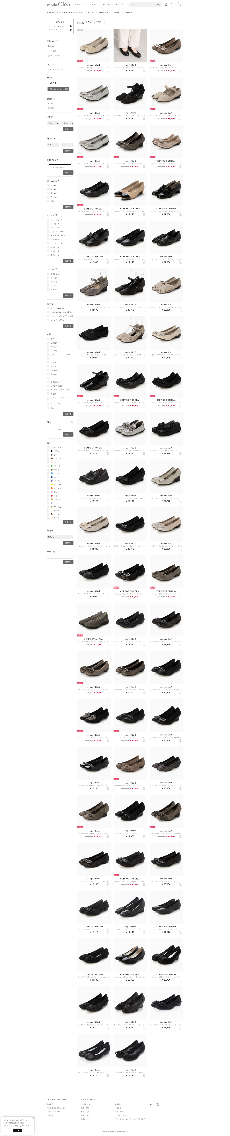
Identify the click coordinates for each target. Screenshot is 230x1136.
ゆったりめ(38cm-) (58, 320)
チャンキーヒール (58, 235)
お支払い (118, 1104)
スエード (54, 351)
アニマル (57, 514)
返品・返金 (119, 1112)
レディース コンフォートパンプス (124, 13)
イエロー (57, 484)
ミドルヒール (56, 228)
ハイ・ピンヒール (58, 231)
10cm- (53, 201)
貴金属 (53, 394)
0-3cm (53, 185)
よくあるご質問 (120, 1115)
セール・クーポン (54, 56)
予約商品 (51, 108)
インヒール (55, 251)
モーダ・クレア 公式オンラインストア (59, 4)
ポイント (118, 1108)
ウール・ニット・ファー (60, 355)
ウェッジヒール (57, 243)
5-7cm (53, 193)
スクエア (54, 286)
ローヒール (55, 224)
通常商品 (51, 103)
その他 (56, 518)
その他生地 (55, 370)
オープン (54, 289)
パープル (57, 481)
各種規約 (50, 1104)
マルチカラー (59, 507)
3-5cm (53, 189)
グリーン (57, 466)
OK (18, 1130)
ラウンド (54, 282)
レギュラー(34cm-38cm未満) (62, 316)
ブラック (57, 451)
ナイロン (54, 374)
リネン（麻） (56, 362)
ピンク (56, 492)
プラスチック (56, 382)
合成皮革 (54, 343)
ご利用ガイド (86, 1104)
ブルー (56, 473)
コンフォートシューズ (102, 13)
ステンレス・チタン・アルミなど (62, 399)
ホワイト (57, 447)
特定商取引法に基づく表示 (56, 1108)
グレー (56, 455)
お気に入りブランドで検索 (58, 89)
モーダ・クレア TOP (54, 13)
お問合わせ (85, 1119)
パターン (57, 510)
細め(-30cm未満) (57, 308)
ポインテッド (56, 274)
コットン (54, 358)
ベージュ (57, 462)
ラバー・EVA (56, 404)
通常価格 (51, 46)
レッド (56, 496)
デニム (53, 366)
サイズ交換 (85, 1112)
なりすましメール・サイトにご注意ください (131, 1119)
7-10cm (54, 197)
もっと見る (52, 83)
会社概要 (50, 1115)
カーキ (56, 470)
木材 (52, 408)
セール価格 (52, 51)
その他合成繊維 (57, 386)
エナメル (54, 347)
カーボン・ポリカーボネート (62, 390)
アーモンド (55, 278)
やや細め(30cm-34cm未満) (61, 312)
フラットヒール (57, 220)
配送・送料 (85, 1108)
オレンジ (57, 488)
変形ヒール (55, 255)
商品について (86, 1115)
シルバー (57, 503)
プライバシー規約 (53, 1112)
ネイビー (57, 477)
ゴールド (57, 499)
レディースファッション (73, 13)
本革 (52, 339)
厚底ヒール (55, 247)
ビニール (54, 378)
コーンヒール (56, 239)
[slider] (48, 164)
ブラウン (57, 458)
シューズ (88, 13)
